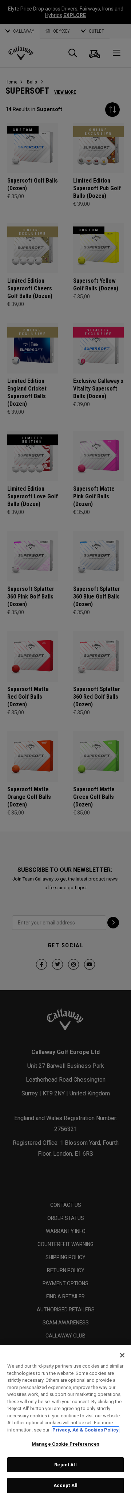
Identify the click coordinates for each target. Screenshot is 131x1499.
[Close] (122, 1355)
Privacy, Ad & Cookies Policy (85, 1430)
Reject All (65, 1464)
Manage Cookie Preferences (65, 1444)
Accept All (65, 1485)
